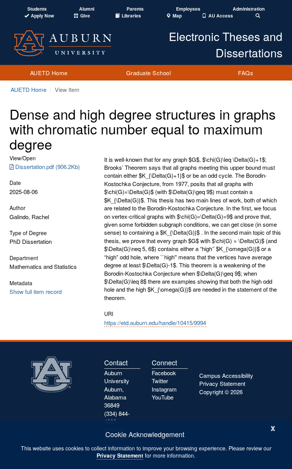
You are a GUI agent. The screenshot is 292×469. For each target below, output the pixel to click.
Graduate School (148, 73)
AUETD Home (49, 73)
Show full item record (36, 291)
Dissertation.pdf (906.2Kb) (47, 167)
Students (37, 9)
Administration (249, 9)
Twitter (160, 381)
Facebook (164, 373)
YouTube (162, 397)
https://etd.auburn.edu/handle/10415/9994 (155, 323)
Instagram (164, 389)
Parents (135, 9)
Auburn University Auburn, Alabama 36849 (116, 389)
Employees (188, 9)
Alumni (86, 9)
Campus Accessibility (226, 375)
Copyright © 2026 (221, 392)
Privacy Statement (120, 455)
